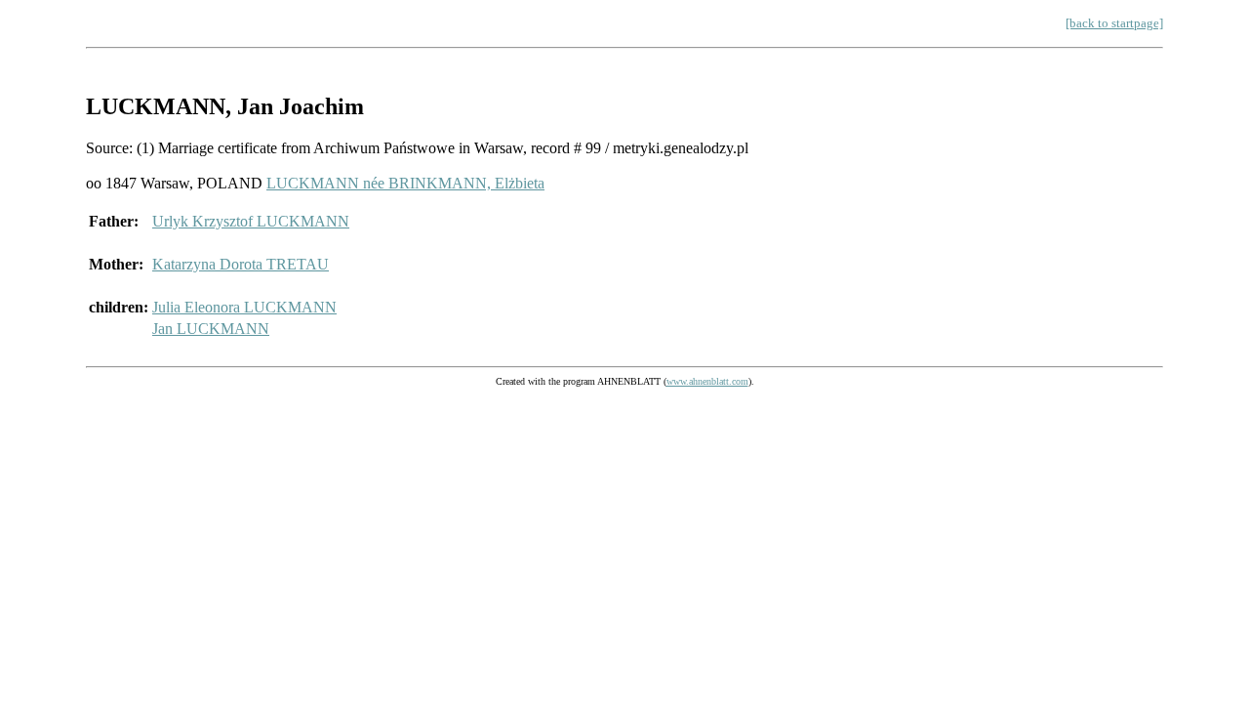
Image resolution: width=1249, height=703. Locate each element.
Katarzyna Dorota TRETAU (240, 264)
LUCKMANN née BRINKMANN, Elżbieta (405, 183)
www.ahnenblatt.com (707, 381)
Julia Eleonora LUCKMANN (244, 307)
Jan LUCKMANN (210, 328)
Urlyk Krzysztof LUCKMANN (250, 221)
